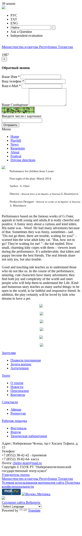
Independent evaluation (26, 35)
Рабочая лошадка (14, 421)
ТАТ (13, 19)
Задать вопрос (20, 364)
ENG (14, 23)
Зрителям (9, 353)
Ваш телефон (13, 81)
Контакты (17, 395)
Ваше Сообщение (15, 105)
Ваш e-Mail (11, 86)
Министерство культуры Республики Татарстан (37, 47)
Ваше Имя (11, 77)
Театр (6, 375)
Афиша (15, 409)
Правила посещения (25, 360)
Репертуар (18, 413)
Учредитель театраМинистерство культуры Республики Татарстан (37, 477)
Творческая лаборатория (28, 436)
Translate (34, 510)
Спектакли (10, 402)
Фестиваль (18, 428)
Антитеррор (19, 368)
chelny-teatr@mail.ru (27, 463)
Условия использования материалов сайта (33, 482)
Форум (15, 432)
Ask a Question (21, 32)
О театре (16, 383)
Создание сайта (14, 502)
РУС (13, 15)
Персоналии (19, 391)
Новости (16, 387)
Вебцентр (33, 502)
